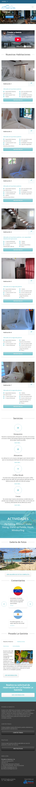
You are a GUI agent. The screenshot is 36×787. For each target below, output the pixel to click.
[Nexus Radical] (28, 782)
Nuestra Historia (8, 641)
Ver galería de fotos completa (18, 574)
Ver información (11, 675)
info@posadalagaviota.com (9, 767)
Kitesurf (20, 523)
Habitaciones (21, 641)
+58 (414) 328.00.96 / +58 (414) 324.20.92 (13, 765)
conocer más (9, 16)
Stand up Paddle (18, 527)
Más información (18, 695)
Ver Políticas (18, 748)
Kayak (30, 527)
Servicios (6, 646)
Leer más (17, 443)
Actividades (16, 646)
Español (4, 1)
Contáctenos (18, 732)
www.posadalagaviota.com (10, 768)
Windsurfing (18, 530)
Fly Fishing (10, 523)
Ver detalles (18, 100)
